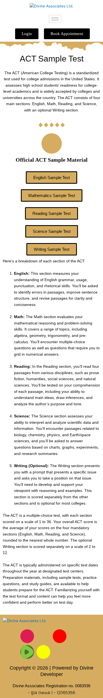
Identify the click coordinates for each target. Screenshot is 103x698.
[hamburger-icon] (55, 19)
